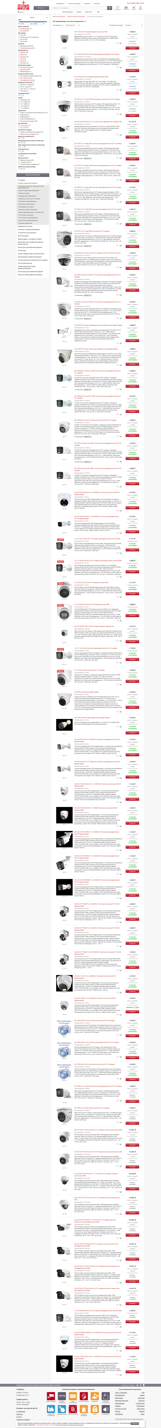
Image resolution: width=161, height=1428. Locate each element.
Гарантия (87, 3)
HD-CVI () (23, 39)
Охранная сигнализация (106, 1402)
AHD (21, 35)
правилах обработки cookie (46, 1425)
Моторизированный (26, 48)
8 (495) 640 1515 (136, 3)
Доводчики (95, 1401)
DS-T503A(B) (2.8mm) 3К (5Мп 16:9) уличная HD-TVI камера (95, 420)
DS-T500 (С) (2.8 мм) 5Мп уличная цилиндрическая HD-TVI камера (98, 209)
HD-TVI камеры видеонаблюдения (28, 217)
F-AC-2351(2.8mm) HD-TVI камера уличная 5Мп (91, 582)
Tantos (22, 61)
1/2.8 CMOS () (24, 108)
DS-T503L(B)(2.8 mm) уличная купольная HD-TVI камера (94, 1020)
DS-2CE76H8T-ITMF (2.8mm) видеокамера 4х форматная (94, 626)
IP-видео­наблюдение (62, 1402)
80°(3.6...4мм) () (25, 87)
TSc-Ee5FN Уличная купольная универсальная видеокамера (96, 349)
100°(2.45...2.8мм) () (27, 85)
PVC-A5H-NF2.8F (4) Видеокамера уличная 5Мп (91, 77)
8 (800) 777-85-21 (22, 1393)
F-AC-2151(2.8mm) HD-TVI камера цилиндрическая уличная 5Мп (97, 539)
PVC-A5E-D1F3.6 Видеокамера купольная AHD (90, 32)
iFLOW (22, 59)
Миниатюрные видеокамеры (26, 204)
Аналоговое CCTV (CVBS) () (29, 37)
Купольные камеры (23, 193)
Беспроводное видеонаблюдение (30, 257)
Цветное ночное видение (28, 134)
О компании (20, 1411)
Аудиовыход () (25, 117)
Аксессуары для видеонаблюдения (30, 271)
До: (19, 142)
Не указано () (25, 100)
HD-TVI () (23, 41)
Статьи (19, 1417)
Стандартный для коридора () (30, 164)
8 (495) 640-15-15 (22, 1395)
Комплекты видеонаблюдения (29, 229)
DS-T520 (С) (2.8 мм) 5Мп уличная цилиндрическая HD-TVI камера (98, 143)
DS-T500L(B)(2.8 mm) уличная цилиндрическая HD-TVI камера (96, 1042)
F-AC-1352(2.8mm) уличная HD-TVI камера (89, 670)
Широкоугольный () (27, 160)
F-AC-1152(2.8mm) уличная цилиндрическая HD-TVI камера (95, 648)
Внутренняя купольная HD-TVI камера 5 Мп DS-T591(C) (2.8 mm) (97, 253)
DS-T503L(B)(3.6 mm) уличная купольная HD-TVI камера (94, 1064)
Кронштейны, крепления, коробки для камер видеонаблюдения (30, 187)
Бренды (78, 12)
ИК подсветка (24, 78)
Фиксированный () (26, 46)
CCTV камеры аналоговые (25, 215)
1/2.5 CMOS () (25, 102)
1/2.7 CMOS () (24, 104)
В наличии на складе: (116, 25)
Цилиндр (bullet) (25, 67)
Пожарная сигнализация (51, 1415)
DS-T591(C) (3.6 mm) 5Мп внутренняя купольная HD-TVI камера (97, 99)
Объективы (22, 250)
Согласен (135, 1423)
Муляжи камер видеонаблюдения (30, 275)
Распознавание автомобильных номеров (33, 260)
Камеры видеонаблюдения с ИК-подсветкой (31, 212)
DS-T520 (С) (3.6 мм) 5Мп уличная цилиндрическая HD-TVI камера (98, 165)
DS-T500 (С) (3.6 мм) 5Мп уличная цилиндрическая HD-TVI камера (98, 1086)
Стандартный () (26, 162)
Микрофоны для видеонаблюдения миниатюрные (30, 243)
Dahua (22, 54)
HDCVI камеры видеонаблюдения (27, 220)
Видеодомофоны (61, 1414)
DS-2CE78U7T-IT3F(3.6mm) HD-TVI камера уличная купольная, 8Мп (98, 1152)
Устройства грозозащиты (27, 233)
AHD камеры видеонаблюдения (27, 201)
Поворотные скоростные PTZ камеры (29, 198)
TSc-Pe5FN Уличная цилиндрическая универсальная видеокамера (98, 325)
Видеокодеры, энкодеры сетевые (30, 239)
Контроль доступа (73, 1414)
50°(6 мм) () (24, 91)
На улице (23, 31)
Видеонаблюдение (51, 1401)
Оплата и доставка (74, 3)
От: (19, 95)
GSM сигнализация (84, 1401)
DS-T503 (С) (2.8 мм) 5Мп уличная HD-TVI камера (91, 231)
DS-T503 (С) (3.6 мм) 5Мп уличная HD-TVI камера (91, 1108)
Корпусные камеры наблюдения (27, 209)
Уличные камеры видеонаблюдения (28, 190)
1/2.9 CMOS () (24, 106)
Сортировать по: (58, 25)
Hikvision (23, 56)
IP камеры (21, 180)
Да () (22, 155)
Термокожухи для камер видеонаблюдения (26, 267)
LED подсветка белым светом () (30, 76)
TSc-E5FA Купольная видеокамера (86, 692)
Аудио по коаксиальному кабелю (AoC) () (34, 112)
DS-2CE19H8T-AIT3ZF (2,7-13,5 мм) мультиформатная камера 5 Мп (98, 122)
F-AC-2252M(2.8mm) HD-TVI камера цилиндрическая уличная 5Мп (98, 1311)
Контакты (97, 3)
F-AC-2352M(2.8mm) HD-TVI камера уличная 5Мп (91, 604)
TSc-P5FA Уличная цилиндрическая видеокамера (92, 717)
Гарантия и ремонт (23, 1419)
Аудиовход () (24, 115)
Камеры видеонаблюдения (27, 183)
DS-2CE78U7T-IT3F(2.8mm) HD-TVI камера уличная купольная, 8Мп (98, 1130)
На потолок (23, 125)
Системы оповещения (83, 1415)
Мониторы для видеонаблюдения (30, 247)
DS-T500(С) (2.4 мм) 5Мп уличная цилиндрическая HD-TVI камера (97, 187)
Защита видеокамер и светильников (31, 254)
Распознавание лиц (25, 263)
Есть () (22, 169)
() (25, 28)
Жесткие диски (23, 236)
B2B (98, 12)
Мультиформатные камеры (26, 207)
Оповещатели (105, 1414)
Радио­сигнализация (73, 1402)
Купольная (23, 69)
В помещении (24, 28)
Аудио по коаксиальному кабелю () (31, 132)
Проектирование (67, 12)
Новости (19, 1414)
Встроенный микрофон (27, 121)
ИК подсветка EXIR (26, 80)
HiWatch (22, 52)
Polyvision (23, 63)
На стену (23, 127)
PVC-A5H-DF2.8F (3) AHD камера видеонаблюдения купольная (96, 54)
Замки (94, 1414)
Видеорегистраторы (25, 226)
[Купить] (132, 48)
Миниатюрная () (25, 71)
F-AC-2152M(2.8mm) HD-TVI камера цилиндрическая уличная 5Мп (98, 560)
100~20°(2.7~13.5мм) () (28, 89)
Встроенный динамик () (28, 119)
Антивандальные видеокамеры (27, 196)
